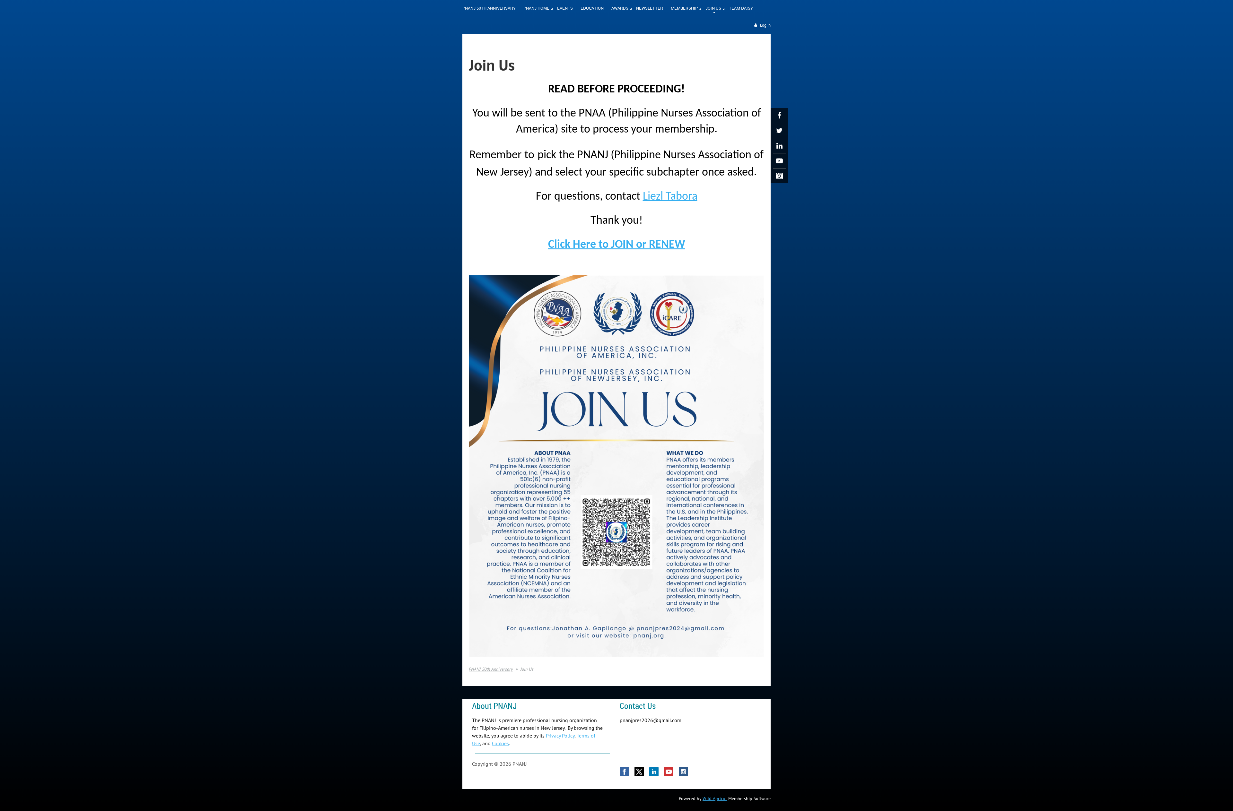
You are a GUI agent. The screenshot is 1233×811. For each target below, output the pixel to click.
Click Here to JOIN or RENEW (616, 245)
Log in (765, 25)
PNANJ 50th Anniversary (491, 669)
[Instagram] (779, 175)
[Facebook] (779, 115)
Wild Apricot (715, 798)
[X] (779, 130)
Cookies (500, 743)
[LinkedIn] (779, 145)
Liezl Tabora (670, 197)
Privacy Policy (560, 735)
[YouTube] (779, 160)
